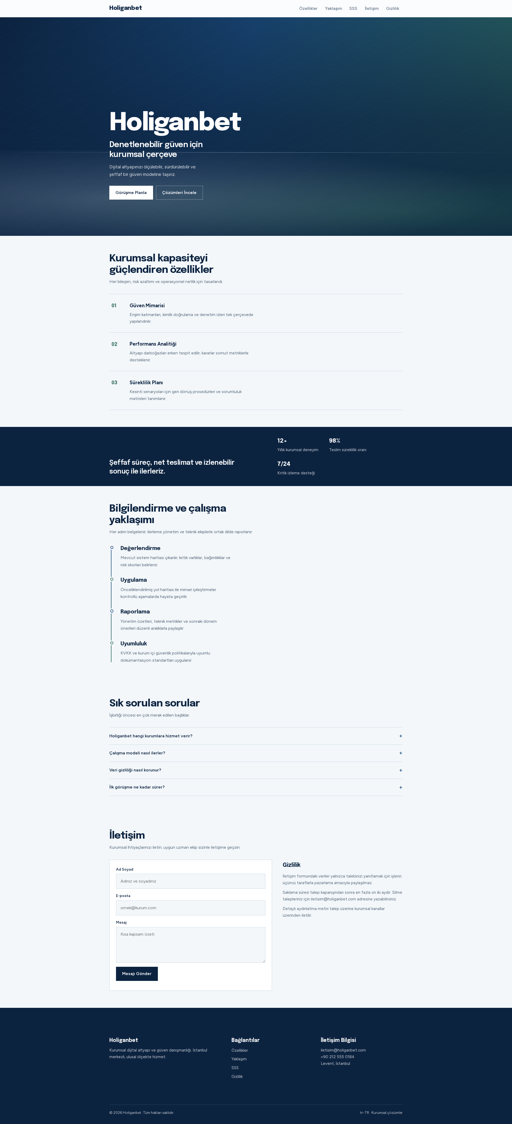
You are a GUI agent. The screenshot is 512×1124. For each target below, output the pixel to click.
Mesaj (121, 922)
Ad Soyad (124, 869)
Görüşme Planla (131, 192)
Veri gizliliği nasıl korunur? (135, 770)
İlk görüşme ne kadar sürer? (137, 787)
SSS (353, 8)
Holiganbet (125, 8)
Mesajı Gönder (136, 973)
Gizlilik (392, 8)
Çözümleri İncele (179, 192)
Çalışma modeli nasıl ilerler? (137, 752)
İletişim (372, 8)
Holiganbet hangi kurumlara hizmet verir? (150, 735)
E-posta (123, 895)
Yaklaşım (333, 8)
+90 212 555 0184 (337, 1056)
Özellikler (308, 8)
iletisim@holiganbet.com (343, 1050)
